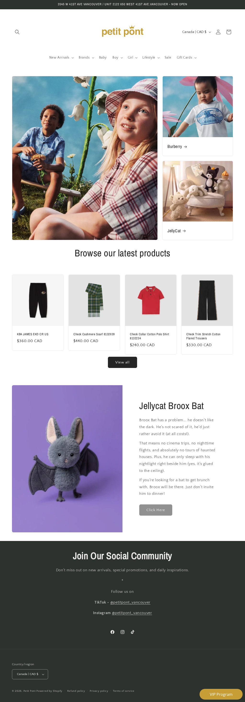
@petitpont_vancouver (130, 602)
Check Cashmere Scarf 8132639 (94, 334)
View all (122, 362)
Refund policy (76, 691)
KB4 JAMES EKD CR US (32, 334)
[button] (17, 32)
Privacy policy (99, 691)
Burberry (174, 146)
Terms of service (123, 691)
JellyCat (174, 230)
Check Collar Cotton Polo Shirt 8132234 (149, 336)
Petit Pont (29, 691)
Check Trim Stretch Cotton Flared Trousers (203, 336)
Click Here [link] (155, 510)
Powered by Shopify (49, 691)
